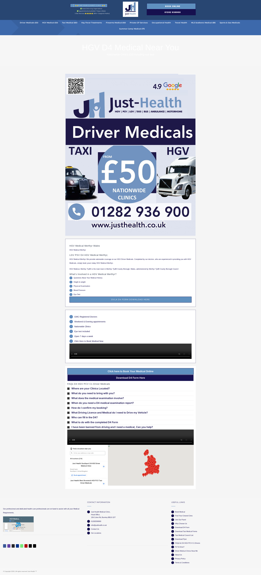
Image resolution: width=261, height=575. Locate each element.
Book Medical (180, 512)
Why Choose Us (181, 523)
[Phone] (34, 546)
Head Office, (95, 514)
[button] (130, 388)
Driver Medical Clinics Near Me (186, 551)
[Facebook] (4, 546)
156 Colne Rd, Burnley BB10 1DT (103, 517)
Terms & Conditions (182, 563)
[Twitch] (8, 546)
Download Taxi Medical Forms (186, 531)
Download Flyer (181, 539)
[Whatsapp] (21, 546)
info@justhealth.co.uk (99, 525)
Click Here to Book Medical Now (88, 341)
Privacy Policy (180, 559)
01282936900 (96, 521)
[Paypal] (17, 546)
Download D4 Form (182, 527)
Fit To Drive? (179, 547)
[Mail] (30, 546)
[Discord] (13, 546)
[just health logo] (130, 2)
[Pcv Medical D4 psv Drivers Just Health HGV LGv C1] (130, 155)
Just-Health (31, 571)
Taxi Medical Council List (184, 535)
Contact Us (95, 529)
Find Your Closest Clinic (184, 516)
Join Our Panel (180, 520)
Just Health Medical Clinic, (100, 512)
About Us (178, 555)
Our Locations (96, 533)
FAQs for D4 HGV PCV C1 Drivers (187, 543)
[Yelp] (26, 546)
